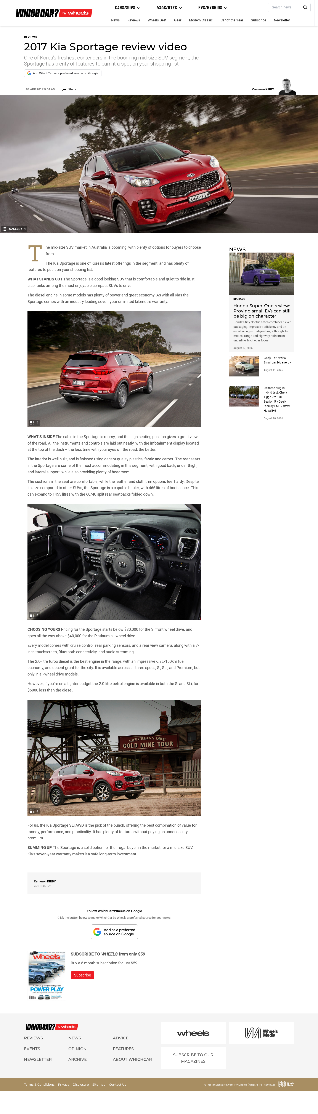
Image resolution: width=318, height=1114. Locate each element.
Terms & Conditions (39, 1085)
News (115, 20)
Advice (120, 1038)
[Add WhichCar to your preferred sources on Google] (114, 932)
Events (32, 1049)
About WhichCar (132, 1059)
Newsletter (282, 20)
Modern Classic (201, 20)
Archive (77, 1059)
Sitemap (99, 1085)
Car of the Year (231, 20)
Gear (177, 20)
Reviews (133, 20)
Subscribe (258, 20)
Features (123, 1049)
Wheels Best (157, 20)
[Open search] (305, 7)
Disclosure (81, 1085)
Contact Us (117, 1085)
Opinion (77, 1049)
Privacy (64, 1085)
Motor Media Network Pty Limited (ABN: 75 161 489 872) (241, 1084)
